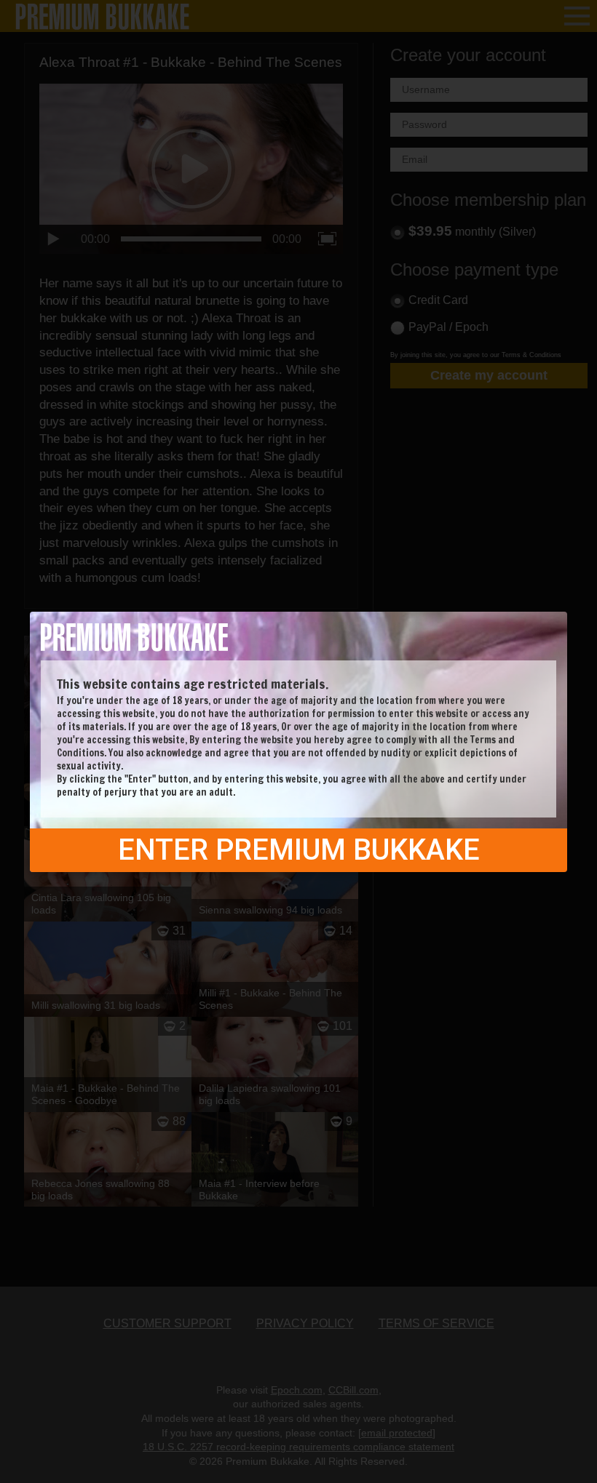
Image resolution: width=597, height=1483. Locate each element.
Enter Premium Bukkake (299, 850)
